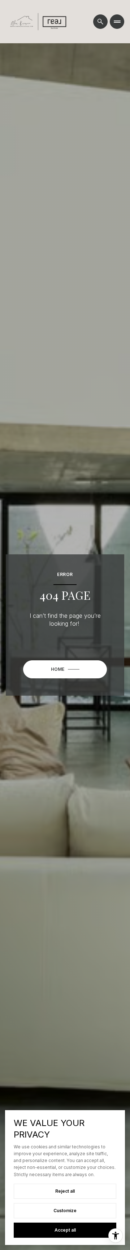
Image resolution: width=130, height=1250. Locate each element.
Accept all (65, 1230)
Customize (65, 1210)
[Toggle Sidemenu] (117, 21)
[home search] (100, 21)
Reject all (65, 1191)
